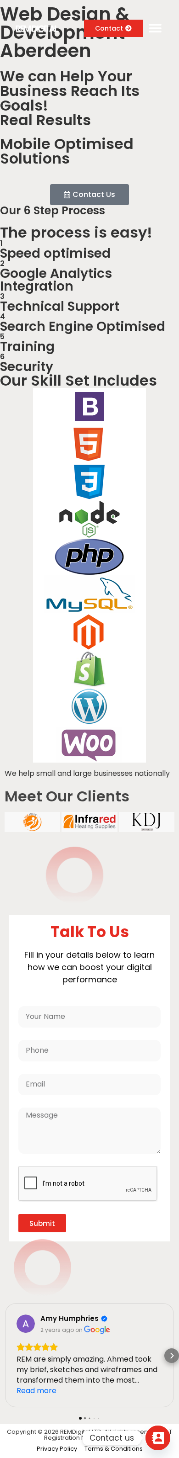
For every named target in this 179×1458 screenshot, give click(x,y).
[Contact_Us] (157, 1438)
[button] (155, 28)
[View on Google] (26, 1324)
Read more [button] (36, 1390)
